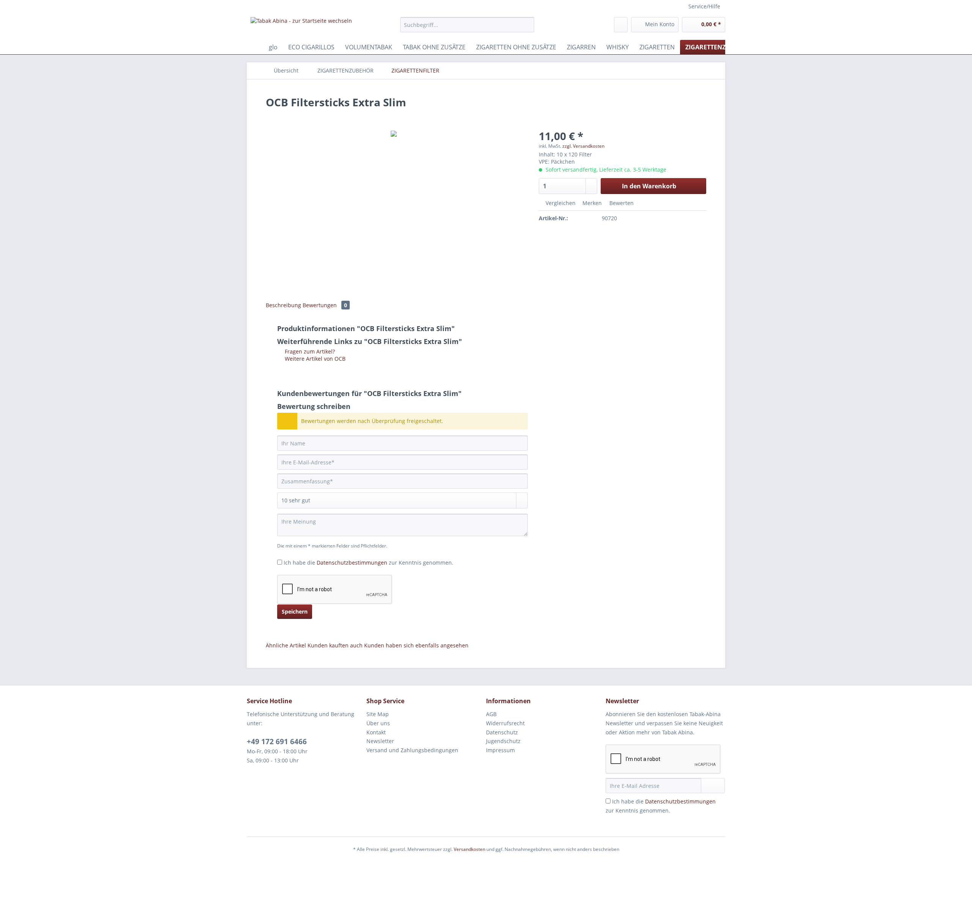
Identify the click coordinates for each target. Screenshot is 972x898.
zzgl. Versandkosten (583, 146)
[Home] (254, 47)
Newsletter (380, 741)
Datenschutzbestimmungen (352, 562)
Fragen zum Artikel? (309, 351)
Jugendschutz (503, 741)
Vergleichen (560, 203)
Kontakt (376, 732)
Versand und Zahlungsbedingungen (412, 750)
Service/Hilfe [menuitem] (704, 6)
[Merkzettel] (621, 24)
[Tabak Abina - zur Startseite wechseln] (301, 26)
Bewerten (621, 203)
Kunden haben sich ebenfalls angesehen (416, 645)
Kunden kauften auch (335, 645)
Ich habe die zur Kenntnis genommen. (368, 562)
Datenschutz (502, 732)
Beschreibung (283, 305)
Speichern (295, 611)
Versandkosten (469, 849)
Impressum (500, 750)
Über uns (378, 723)
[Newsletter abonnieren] (713, 785)
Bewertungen (325, 305)
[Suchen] (527, 24)
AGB (491, 714)
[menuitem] (467, 28)
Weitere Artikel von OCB (314, 358)
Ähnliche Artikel (286, 645)
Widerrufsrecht (505, 723)
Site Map (377, 714)
